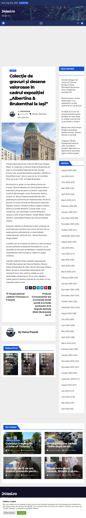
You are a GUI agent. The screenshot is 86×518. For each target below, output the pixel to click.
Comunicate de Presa (13, 440)
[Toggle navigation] (41, 23)
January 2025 (66, 284)
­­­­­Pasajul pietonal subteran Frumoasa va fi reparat (17, 297)
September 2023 (68, 379)
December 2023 (67, 361)
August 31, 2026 (14, 450)
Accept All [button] (21, 513)
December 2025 (67, 218)
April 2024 (65, 337)
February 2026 (67, 206)
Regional (9, 465)
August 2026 (66, 170)
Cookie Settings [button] (9, 513)
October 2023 (66, 373)
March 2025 (66, 272)
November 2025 (67, 224)
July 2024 (65, 319)
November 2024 (67, 296)
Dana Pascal (25, 111)
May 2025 (65, 260)
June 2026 (65, 182)
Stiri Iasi (13, 70)
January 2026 (66, 212)
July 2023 (65, 391)
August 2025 (66, 242)
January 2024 (66, 355)
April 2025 (65, 266)
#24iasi (35, 114)
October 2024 (66, 301)
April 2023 (65, 409)
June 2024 (65, 325)
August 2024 (66, 313)
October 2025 (66, 230)
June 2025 (65, 254)
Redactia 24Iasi (9, 369)
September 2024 (68, 307)
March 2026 (66, 200)
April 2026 (65, 194)
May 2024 (65, 331)
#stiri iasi (25, 117)
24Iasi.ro (8, 11)
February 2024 (67, 349)
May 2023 (65, 403)
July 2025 (65, 248)
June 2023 (65, 397)
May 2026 (65, 188)
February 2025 (67, 278)
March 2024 (66, 343)
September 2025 (68, 236)
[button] (78, 23)
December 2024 (67, 290)
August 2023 (66, 385)
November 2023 (67, 367)
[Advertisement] (43, 43)
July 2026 (65, 176)
